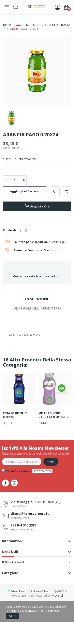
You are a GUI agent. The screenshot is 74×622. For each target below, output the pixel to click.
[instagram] (14, 483)
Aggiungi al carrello (24, 191)
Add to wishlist (55, 191)
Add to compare (66, 191)
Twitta (26, 230)
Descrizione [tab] (37, 298)
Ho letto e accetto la (28, 470)
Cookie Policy (40, 591)
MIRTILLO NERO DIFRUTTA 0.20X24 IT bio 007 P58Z (52, 415)
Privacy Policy (43, 470)
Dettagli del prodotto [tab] (37, 308)
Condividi (20, 230)
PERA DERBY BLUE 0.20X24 (15, 415)
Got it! (12, 615)
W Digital (57, 595)
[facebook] (5, 483)
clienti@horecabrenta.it (30, 513)
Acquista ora (40, 206)
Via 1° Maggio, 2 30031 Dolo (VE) (35, 502)
